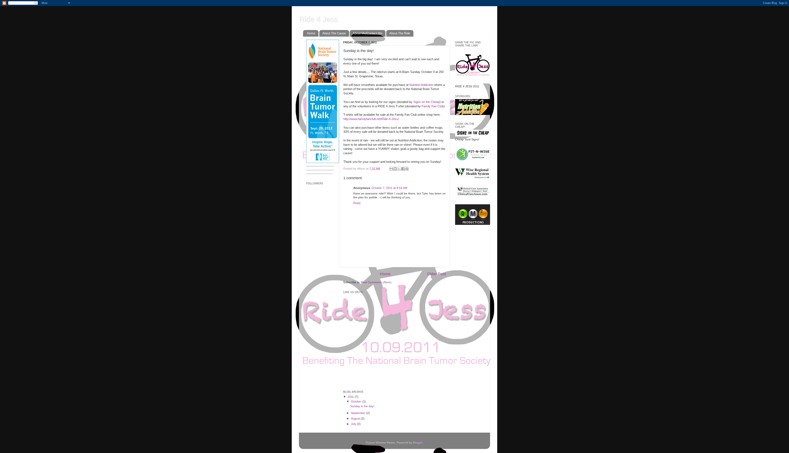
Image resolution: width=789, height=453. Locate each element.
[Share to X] (399, 169)
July (354, 423)
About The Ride (399, 33)
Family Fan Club (432, 106)
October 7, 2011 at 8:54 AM (389, 188)
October (356, 401)
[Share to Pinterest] (407, 169)
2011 (351, 396)
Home (311, 33)
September (358, 413)
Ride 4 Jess (318, 19)
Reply (357, 203)
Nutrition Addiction (421, 85)
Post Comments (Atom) (376, 282)
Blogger (418, 442)
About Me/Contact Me (367, 33)
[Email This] (391, 169)
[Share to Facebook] (403, 169)
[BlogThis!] (395, 169)
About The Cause (334, 33)
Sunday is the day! (362, 406)
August (356, 418)
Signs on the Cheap (426, 102)
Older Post (436, 274)
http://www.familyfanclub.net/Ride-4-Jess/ (371, 119)
